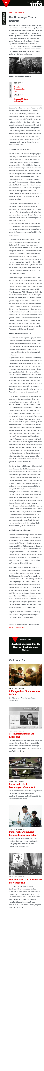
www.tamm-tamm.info (17, 627)
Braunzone (3, 18)
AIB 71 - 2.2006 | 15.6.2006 (16, 13)
